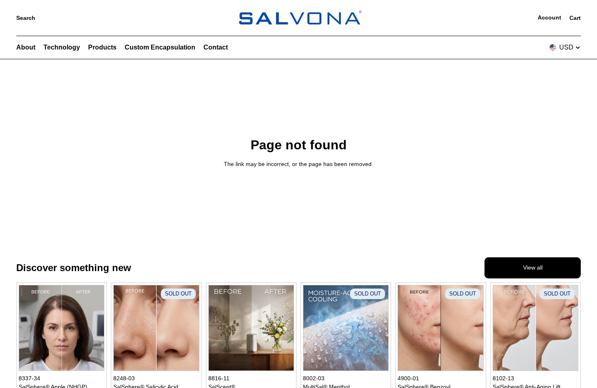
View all (533, 267)
